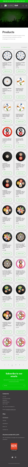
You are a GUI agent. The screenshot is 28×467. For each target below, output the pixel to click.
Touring (4, 420)
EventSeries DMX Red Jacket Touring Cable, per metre (6, 140)
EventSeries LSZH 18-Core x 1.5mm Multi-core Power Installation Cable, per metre (20, 246)
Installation (5, 423)
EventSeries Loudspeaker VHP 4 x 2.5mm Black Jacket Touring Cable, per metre (20, 192)
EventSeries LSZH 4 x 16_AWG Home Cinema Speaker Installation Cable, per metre (7, 351)
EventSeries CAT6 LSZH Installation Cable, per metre (19, 89)
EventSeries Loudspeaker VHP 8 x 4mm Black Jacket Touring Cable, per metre (6, 246)
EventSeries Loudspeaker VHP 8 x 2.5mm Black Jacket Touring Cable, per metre (20, 219)
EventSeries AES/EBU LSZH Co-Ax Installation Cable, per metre (7, 90)
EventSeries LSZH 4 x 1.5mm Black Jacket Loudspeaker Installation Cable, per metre (7, 324)
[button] (1, 5)
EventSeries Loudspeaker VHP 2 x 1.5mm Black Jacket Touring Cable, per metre (20, 165)
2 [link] (12, 364)
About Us (5, 426)
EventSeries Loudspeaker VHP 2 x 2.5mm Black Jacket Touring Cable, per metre (6, 192)
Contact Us (5, 429)
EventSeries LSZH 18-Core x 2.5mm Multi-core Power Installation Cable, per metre (7, 272)
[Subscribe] (23, 385)
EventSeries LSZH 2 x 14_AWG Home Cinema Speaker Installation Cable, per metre (20, 272)
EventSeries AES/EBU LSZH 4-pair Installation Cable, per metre (7, 64)
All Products (5, 417)
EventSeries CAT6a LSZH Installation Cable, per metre (20, 115)
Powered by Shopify (17, 463)
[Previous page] (4, 364)
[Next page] (23, 364)
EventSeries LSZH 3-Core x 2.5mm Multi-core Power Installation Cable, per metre (20, 298)
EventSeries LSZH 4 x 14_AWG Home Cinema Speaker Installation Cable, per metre (20, 324)
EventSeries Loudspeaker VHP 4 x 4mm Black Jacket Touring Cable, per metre (6, 219)
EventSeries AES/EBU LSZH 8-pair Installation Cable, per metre (20, 64)
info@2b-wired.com (11, 409)
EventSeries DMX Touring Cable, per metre (19, 140)
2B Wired (12, 463)
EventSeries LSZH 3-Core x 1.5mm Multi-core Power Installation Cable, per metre (7, 298)
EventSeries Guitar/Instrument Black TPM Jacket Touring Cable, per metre (6, 165)
